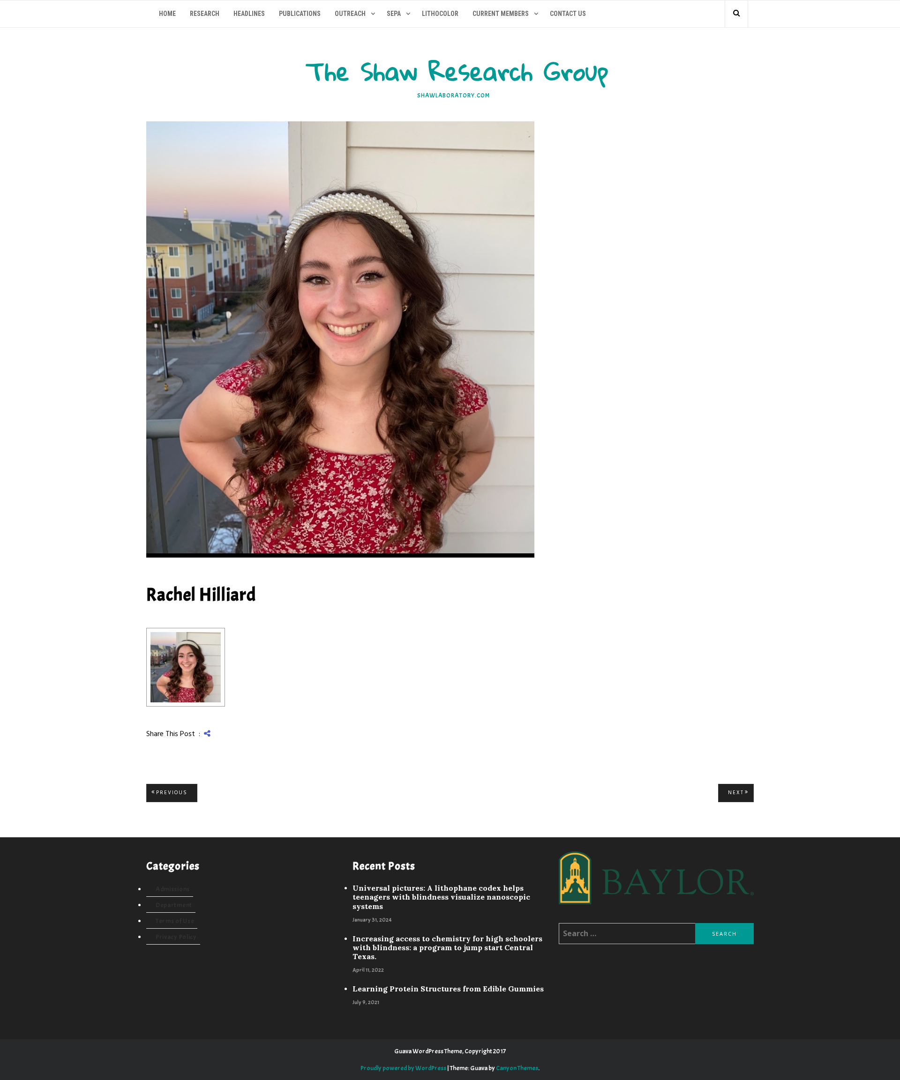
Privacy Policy (176, 937)
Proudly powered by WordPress (403, 1068)
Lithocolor (440, 13)
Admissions (173, 889)
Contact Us (568, 13)
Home (167, 13)
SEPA (394, 13)
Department (174, 905)
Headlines (249, 13)
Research (204, 13)
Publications (300, 13)
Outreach (350, 13)
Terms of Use (175, 921)
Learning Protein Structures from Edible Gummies (448, 988)
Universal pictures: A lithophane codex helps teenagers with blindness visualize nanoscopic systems (441, 897)
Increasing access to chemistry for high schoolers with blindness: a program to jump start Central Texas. (447, 947)
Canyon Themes (517, 1068)
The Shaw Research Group (457, 71)
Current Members (500, 13)
